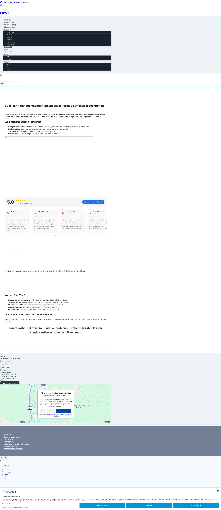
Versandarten (9, 439)
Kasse (8, 69)
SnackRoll (9, 39)
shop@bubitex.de (7, 370)
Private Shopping (10, 25)
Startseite (7, 20)
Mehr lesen (79, 228)
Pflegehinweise (9, 27)
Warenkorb (9, 67)
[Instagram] (4, 14)
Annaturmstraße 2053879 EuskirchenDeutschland (7, 363)
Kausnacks (9, 37)
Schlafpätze (8, 51)
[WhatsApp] (8, 14)
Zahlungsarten (9, 442)
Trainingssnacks (11, 44)
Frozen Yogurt (10, 32)
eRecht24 (56, 416)
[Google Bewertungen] (6, 14)
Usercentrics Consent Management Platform (59, 414)
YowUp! (9, 59)
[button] (18, 221)
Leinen (6, 49)
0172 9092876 (6, 367)
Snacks (5, 474)
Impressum (8, 434)
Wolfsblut (9, 56)
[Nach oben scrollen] (2, 458)
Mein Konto (9, 64)
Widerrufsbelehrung (11, 446)
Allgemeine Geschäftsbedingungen (16, 444)
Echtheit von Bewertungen (13, 449)
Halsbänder (8, 47)
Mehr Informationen (47, 411)
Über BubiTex (9, 22)
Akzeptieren (63, 411)
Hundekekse (10, 34)
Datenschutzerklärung (12, 437)
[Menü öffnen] (2, 84)
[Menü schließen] (0, 461)
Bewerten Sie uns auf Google (93, 202)
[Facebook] (1, 14)
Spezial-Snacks (11, 42)
